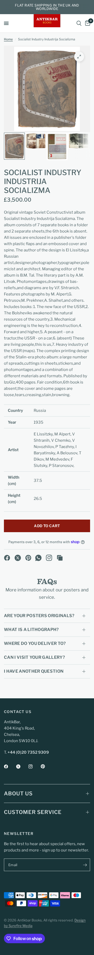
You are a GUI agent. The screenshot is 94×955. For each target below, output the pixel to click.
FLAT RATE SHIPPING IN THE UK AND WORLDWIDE (47, 7)
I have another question (33, 671)
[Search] (79, 23)
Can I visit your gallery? (34, 657)
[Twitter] (22, 766)
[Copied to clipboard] (60, 558)
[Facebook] (7, 558)
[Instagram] (49, 558)
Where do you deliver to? (35, 643)
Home (8, 39)
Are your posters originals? (39, 615)
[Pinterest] (28, 558)
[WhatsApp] (38, 558)
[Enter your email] (85, 865)
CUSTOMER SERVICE (33, 812)
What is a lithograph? (31, 629)
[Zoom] (79, 57)
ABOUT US (18, 793)
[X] (18, 558)
